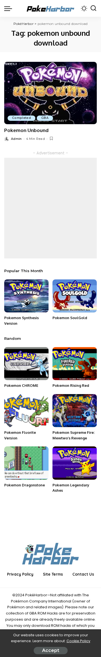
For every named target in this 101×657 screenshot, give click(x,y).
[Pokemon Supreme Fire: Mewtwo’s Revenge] (74, 410)
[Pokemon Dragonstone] (26, 463)
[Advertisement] (50, 208)
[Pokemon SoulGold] (74, 296)
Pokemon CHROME (21, 385)
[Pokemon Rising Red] (74, 363)
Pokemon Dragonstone (24, 485)
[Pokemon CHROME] (26, 363)
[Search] (93, 8)
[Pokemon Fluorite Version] (26, 410)
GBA (45, 118)
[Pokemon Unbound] (50, 93)
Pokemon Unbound (26, 130)
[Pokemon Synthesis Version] (26, 296)
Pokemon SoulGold (69, 317)
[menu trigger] (9, 8)
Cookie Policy (78, 641)
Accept (50, 650)
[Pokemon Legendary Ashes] (74, 463)
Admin (16, 139)
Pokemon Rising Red (70, 385)
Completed (21, 118)
